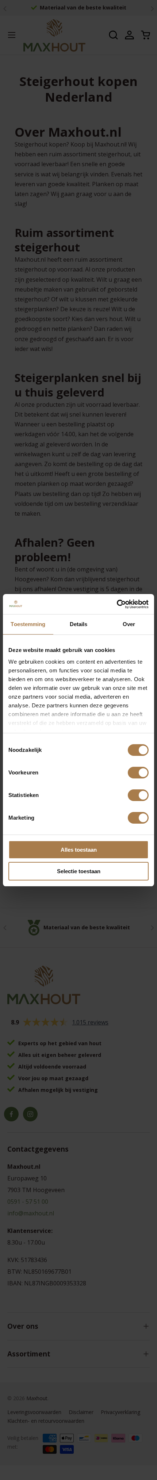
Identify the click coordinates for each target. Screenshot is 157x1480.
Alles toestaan (79, 850)
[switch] (138, 772)
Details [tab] (79, 624)
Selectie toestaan (78, 871)
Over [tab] (129, 624)
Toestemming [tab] (28, 624)
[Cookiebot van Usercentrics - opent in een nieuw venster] (117, 604)
